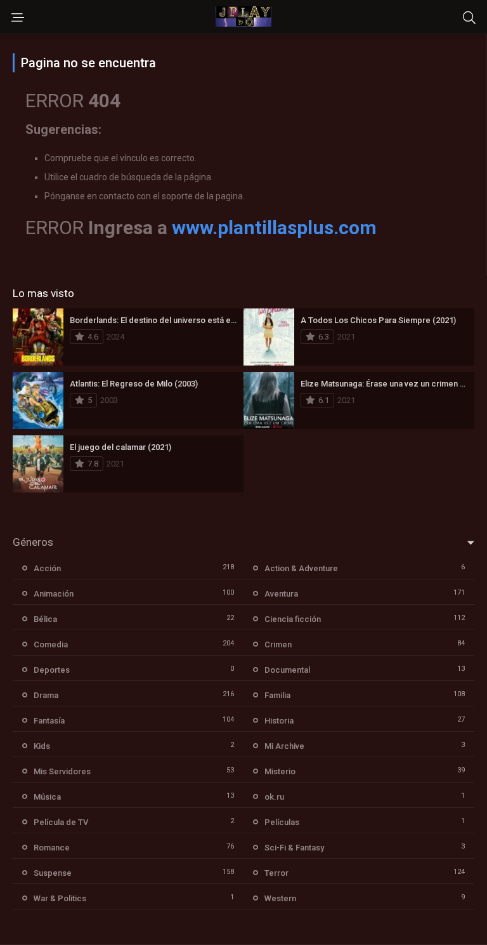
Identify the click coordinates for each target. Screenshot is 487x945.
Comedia (51, 644)
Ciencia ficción (292, 619)
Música (47, 797)
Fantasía (49, 720)
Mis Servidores (62, 771)
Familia (277, 695)
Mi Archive (284, 746)
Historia (279, 720)
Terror (276, 873)
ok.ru (274, 797)
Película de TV (61, 822)
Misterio (279, 771)
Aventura (281, 593)
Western (280, 898)
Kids (42, 746)
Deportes (52, 670)
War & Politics (60, 898)
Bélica (45, 619)
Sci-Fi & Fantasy (294, 847)
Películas (281, 822)
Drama (46, 695)
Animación (54, 593)
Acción (47, 568)
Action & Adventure (301, 568)
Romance (52, 847)
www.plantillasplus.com (274, 227)
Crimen (278, 644)
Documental (287, 670)
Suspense (53, 873)
